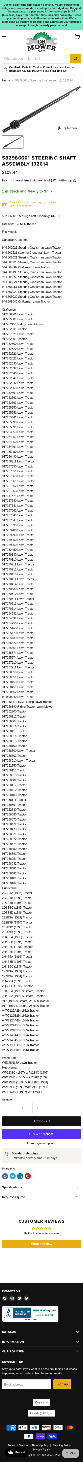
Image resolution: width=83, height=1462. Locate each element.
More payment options (41, 1143)
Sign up (62, 1384)
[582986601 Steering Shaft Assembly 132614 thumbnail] (12, 142)
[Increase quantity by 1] (38, 1108)
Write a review (41, 1244)
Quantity (7, 1099)
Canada (39, 1413)
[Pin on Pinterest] (28, 1176)
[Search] (75, 58)
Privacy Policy (41, 1449)
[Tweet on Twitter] (13, 1176)
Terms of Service (18, 1445)
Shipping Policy (62, 1445)
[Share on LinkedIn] (20, 1176)
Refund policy (40, 1445)
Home (6, 80)
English (39, 1402)
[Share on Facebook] (5, 1176)
